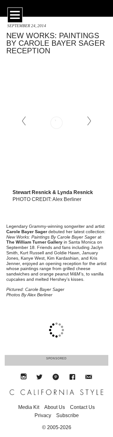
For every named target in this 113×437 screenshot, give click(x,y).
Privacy (43, 415)
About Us (54, 407)
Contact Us (82, 407)
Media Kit (28, 407)
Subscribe (67, 415)
